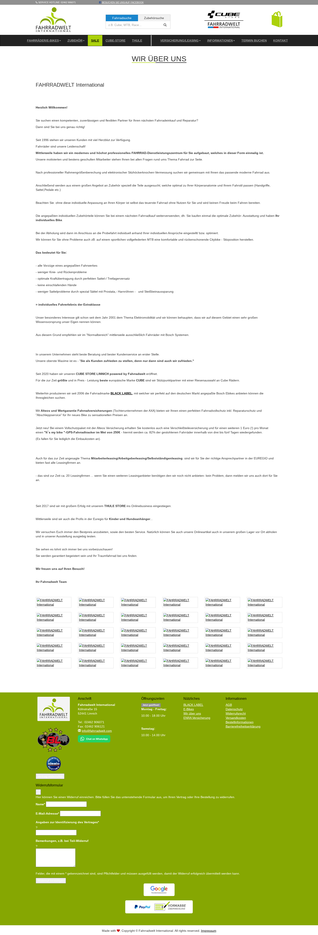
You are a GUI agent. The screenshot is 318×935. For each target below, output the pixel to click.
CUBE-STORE (115, 40)
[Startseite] (53, 19)
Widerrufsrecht (236, 713)
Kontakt (280, 40)
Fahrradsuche (122, 18)
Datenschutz (234, 709)
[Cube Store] (223, 20)
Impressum (208, 930)
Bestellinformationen (240, 722)
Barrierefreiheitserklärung (243, 726)
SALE (95, 40)
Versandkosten (236, 717)
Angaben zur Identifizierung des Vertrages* (67, 822)
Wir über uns (192, 713)
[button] (277, 19)
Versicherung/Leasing (179, 40)
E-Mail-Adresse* (47, 813)
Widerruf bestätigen (50, 880)
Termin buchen (254, 40)
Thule (137, 40)
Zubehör (74, 40)
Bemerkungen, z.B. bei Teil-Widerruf (62, 841)
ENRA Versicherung (196, 717)
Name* (40, 804)
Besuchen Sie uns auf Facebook (123, 2)
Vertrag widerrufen (50, 776)
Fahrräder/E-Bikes (43, 40)
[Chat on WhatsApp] (94, 737)
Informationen (220, 40)
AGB (229, 705)
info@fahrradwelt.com (97, 730)
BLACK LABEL (121, 393)
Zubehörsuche (154, 18)
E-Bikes (188, 709)
